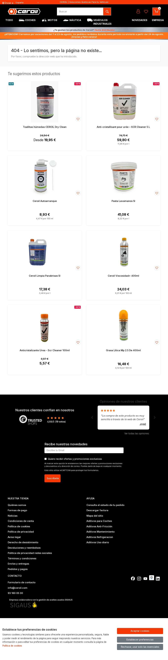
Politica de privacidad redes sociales (30, 553)
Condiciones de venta (21, 521)
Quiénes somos (17, 505)
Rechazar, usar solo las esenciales (140, 646)
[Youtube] (145, 578)
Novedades (139, 20)
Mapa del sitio (94, 515)
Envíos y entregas (18, 563)
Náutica (75, 20)
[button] (92, 417)
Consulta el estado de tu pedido (105, 505)
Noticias (12, 515)
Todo (9, 20)
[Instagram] (139, 578)
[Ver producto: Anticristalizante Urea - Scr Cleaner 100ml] (45, 325)
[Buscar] (107, 11)
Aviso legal (14, 537)
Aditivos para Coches (99, 521)
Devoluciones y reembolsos (24, 547)
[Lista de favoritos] (146, 11)
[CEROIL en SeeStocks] (151, 577)
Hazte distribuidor (104, 30)
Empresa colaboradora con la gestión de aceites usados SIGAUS (41, 600)
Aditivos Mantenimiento (100, 531)
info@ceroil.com (17, 587)
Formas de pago (17, 510)
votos (60, 421)
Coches (30, 20)
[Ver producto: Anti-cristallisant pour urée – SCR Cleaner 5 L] (123, 102)
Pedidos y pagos (18, 569)
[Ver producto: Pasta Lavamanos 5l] (123, 176)
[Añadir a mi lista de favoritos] (78, 119)
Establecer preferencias (140, 639)
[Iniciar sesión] (138, 11)
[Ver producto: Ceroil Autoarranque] (45, 176)
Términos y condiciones (22, 558)
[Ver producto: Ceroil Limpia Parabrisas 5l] (45, 250)
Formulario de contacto (21, 582)
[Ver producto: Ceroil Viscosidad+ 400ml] (123, 250)
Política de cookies (19, 526)
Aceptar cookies (140, 630)
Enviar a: (9, 3)
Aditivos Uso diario (97, 542)
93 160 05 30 (15, 593)
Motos (52, 20)
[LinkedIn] (157, 578)
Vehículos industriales (102, 22)
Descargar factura (97, 510)
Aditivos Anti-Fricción (99, 526)
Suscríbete (53, 478)
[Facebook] (132, 578)
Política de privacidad (21, 531)
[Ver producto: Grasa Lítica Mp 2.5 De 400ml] (123, 325)
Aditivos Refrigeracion (99, 537)
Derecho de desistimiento (23, 542)
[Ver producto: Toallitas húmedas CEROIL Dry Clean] (45, 102)
